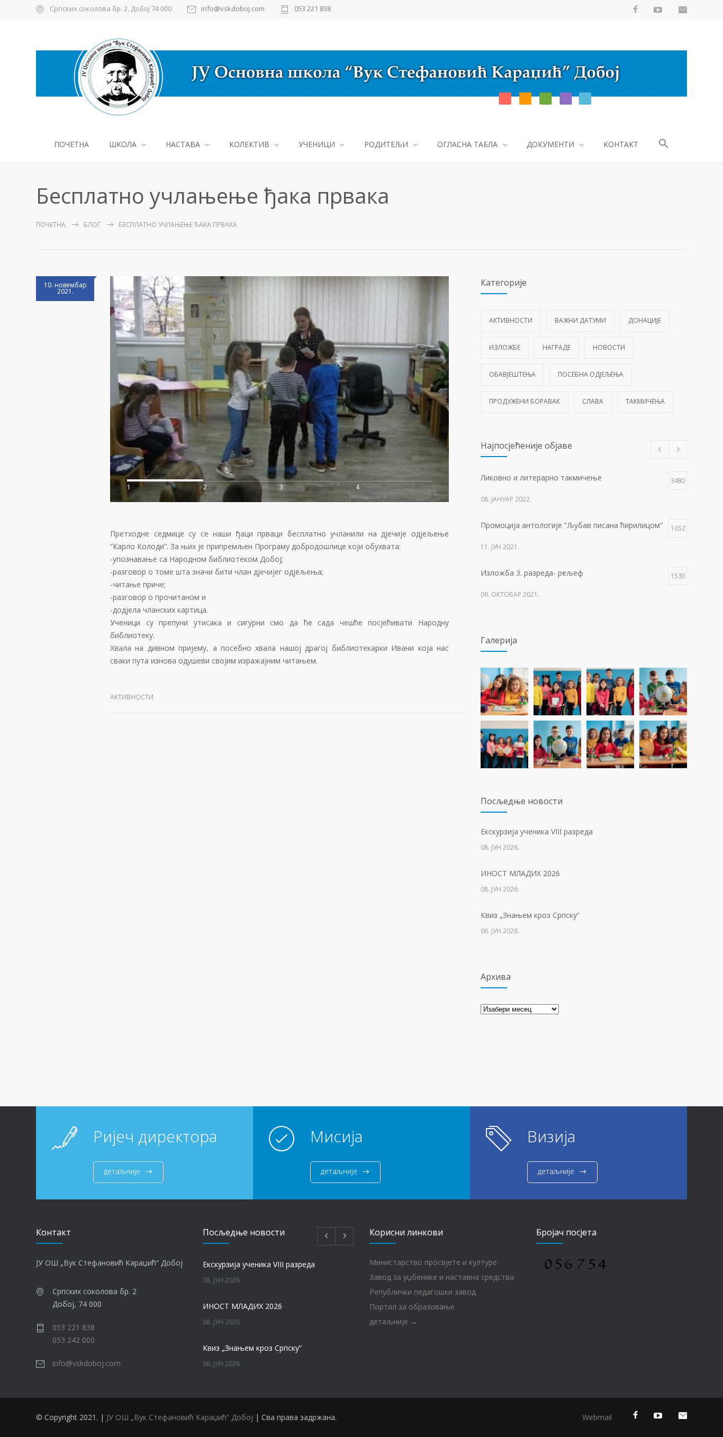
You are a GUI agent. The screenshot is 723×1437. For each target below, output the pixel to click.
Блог (92, 224)
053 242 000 (73, 1340)
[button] (664, 145)
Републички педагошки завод (422, 1292)
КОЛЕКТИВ (249, 144)
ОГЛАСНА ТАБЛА (467, 144)
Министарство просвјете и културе (433, 1262)
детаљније (122, 1171)
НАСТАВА (183, 144)
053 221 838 (312, 9)
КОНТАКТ (620, 144)
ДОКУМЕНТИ (550, 144)
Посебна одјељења (590, 374)
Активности (131, 697)
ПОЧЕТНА (71, 144)
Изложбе (504, 347)
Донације (644, 320)
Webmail (597, 1417)
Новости (609, 347)
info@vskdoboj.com (233, 9)
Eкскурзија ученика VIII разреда (537, 831)
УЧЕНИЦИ (317, 144)
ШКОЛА (123, 144)
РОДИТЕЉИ (386, 144)
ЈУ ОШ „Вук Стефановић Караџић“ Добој (179, 1417)
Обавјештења (512, 374)
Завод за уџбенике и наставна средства (441, 1277)
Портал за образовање (412, 1307)
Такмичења (645, 401)
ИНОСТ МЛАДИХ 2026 (520, 873)
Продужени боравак (524, 401)
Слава (592, 401)
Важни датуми (580, 320)
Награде (557, 347)
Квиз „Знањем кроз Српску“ (530, 915)
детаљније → (393, 1321)
